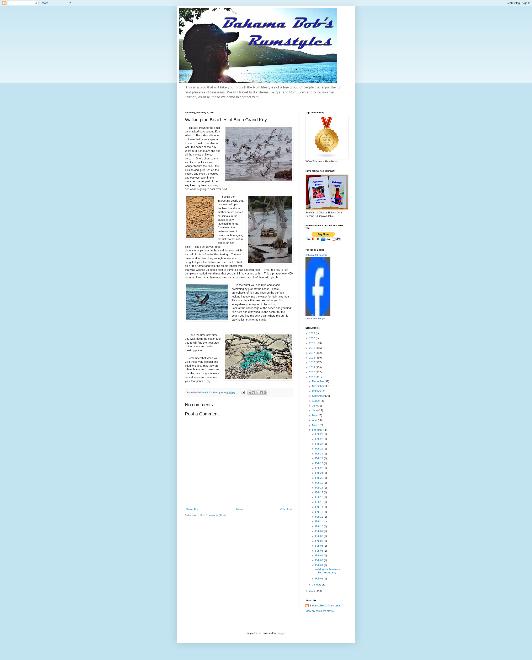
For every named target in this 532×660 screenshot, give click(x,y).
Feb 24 (319, 458)
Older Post (286, 509)
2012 (312, 377)
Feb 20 (319, 477)
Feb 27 (319, 443)
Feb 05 (319, 550)
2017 (312, 352)
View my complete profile (319, 611)
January (317, 584)
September (318, 395)
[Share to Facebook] (261, 393)
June (315, 410)
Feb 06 (319, 545)
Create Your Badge (315, 318)
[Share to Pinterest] (265, 393)
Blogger (281, 633)
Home (239, 509)
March (316, 425)
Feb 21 (319, 472)
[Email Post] (242, 392)
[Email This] (249, 393)
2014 (312, 367)
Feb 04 (319, 555)
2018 (312, 348)
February (317, 430)
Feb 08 (319, 536)
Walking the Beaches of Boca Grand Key (328, 571)
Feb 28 (319, 439)
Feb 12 (319, 516)
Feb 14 (319, 507)
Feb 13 (319, 512)
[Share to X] (257, 393)
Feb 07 (319, 541)
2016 (312, 357)
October (317, 391)
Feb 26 (319, 448)
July (314, 405)
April (315, 420)
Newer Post (192, 509)
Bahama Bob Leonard (316, 255)
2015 (312, 362)
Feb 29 (319, 434)
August (316, 400)
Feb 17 (319, 492)
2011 (312, 590)
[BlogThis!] (253, 393)
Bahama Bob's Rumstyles (325, 605)
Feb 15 (319, 502)
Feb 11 (319, 521)
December (318, 381)
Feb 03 (319, 560)
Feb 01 (319, 578)
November (318, 386)
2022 (312, 333)
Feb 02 (319, 565)
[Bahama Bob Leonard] (317, 315)
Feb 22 (319, 468)
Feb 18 (319, 487)
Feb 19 (319, 482)
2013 (312, 372)
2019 (312, 343)
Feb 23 (319, 463)
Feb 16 (319, 497)
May (315, 415)
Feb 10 (319, 526)
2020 (312, 338)
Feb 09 (319, 531)
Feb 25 (319, 453)
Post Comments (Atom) (213, 515)
